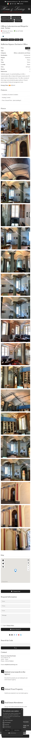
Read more (13, 717)
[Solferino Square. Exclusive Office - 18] (15, 516)
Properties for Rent (16, 17)
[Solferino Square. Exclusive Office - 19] (15, 539)
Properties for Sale (6, 17)
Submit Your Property (13, 689)
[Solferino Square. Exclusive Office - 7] (15, 262)
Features (11, 39)
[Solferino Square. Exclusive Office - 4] (15, 192)
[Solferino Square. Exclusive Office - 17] (15, 493)
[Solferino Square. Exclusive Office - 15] (15, 447)
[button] (12, 733)
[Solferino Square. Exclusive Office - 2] (15, 146)
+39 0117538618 (24, 1)
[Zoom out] (28, 568)
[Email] (12, 635)
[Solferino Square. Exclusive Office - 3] (15, 169)
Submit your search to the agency (14, 673)
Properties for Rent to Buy (7, 20)
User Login (13, 3)
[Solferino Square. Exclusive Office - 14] (15, 424)
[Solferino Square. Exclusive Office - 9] (15, 308)
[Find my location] (28, 563)
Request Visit (16, 591)
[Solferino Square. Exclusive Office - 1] (15, 123)
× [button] (21, 709)
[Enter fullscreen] (28, 560)
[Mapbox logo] (4, 581)
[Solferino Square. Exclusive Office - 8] (15, 285)
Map (21, 39)
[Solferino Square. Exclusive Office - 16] (15, 470)
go (16, 648)
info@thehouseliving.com (12, 1)
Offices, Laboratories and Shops (22, 53)
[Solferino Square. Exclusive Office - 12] (15, 377)
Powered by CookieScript (12, 735)
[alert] (12, 722)
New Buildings (18, 20)
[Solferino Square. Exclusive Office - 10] (15, 331)
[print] (10, 635)
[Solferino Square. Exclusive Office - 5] (15, 215)
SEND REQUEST (16, 629)
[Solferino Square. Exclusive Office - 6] (15, 238)
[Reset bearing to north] (28, 570)
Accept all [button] (7, 730)
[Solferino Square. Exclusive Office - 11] (15, 354)
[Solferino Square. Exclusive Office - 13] (15, 400)
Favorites (21, 3)
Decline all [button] (17, 730)
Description (4, 39)
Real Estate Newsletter (13, 702)
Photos (17, 39)
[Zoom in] (28, 566)
